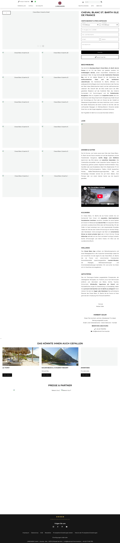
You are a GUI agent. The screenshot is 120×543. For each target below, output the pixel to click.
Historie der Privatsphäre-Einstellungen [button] (86, 533)
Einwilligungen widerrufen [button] (60, 537)
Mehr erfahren (7, 375)
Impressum (26, 533)
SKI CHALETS (39, 5)
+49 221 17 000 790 (24, 1)
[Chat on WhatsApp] (34, 1)
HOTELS (30, 5)
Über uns (99, 5)
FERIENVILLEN (21, 5)
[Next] (77, 30)
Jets (92, 5)
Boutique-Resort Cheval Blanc (99, 68)
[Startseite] (60, 4)
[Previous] (4, 30)
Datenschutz (34, 533)
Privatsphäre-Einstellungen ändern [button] (63, 533)
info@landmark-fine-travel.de (101, 331)
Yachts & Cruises (83, 5)
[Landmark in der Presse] (36, 395)
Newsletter (48, 533)
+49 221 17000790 (101, 329)
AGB (41, 533)
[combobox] (92, 2)
